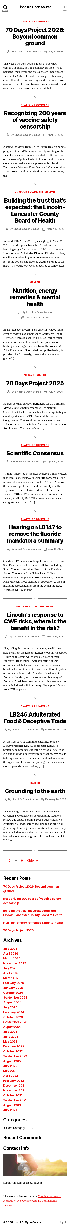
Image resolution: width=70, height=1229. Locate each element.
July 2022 (10, 1066)
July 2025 (10, 968)
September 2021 (15, 1100)
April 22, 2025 (55, 461)
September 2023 (15, 1022)
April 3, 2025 (55, 548)
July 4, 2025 (55, 391)
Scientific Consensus (34, 453)
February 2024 (13, 1012)
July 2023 (10, 1031)
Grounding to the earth (35, 791)
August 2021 (12, 1105)
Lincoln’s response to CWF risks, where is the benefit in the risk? (35, 621)
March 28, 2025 (55, 636)
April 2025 (10, 973)
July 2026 (10, 948)
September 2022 (15, 1056)
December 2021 (14, 1085)
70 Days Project (35, 375)
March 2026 (11, 958)
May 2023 (10, 1041)
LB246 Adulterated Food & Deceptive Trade (35, 718)
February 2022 (13, 1080)
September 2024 (15, 997)
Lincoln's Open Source (35, 7)
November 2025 (14, 963)
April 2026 (10, 953)
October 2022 (13, 1051)
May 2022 (10, 1071)
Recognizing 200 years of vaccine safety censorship (35, 120)
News (50, 606)
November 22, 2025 (37, 317)
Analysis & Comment (35, 21)
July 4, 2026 (55, 51)
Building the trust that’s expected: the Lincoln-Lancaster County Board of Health (35, 210)
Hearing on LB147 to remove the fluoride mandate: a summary (35, 534)
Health (50, 192)
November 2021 (14, 1090)
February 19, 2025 (55, 729)
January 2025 (13, 987)
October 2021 (12, 1095)
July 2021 (10, 1110)
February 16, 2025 (55, 799)
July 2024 (10, 1007)
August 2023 (12, 1027)
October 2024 (13, 992)
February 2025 (13, 983)
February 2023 (13, 1046)
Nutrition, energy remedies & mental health (35, 297)
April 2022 (10, 1075)
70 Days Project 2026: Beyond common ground (35, 36)
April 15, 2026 (55, 134)
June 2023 (10, 1036)
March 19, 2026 (55, 228)
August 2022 (12, 1061)
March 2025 (11, 978)
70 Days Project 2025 (35, 383)
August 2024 (12, 1002)
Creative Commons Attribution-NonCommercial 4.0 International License (32, 1200)
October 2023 (13, 1017)
